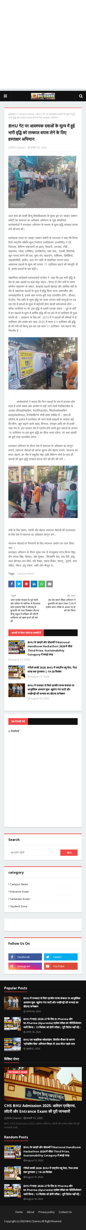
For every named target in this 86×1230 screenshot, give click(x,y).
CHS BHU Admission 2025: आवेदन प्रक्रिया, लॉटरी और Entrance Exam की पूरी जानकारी (40, 1108)
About (30, 1212)
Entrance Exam (19, 891)
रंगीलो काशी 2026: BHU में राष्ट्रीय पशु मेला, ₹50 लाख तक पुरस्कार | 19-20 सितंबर (52, 670)
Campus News (26, 114)
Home (19, 1212)
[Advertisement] (43, 45)
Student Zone (18, 906)
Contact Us (65, 1212)
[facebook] (25, 956)
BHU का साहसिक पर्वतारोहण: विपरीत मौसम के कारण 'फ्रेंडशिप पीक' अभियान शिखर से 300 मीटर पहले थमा (49, 1042)
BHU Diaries (18, 147)
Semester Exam (20, 899)
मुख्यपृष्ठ (11, 114)
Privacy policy (46, 1212)
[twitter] (61, 956)
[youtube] (61, 966)
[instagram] (25, 966)
